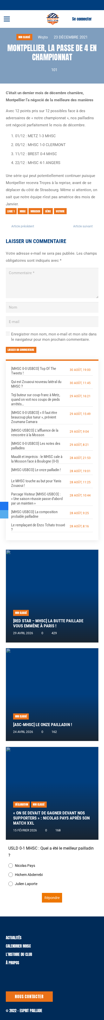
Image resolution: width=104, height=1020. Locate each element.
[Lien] (52, 19)
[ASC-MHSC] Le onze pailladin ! (42, 724)
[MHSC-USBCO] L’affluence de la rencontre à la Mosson (34, 432)
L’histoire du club (19, 954)
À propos (12, 963)
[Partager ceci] (4, 506)
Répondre (52, 898)
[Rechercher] (97, 19)
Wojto (43, 37)
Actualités (13, 938)
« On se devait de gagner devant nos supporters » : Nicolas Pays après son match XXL (51, 818)
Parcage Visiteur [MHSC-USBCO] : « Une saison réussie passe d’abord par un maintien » (37, 499)
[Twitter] (10, 5)
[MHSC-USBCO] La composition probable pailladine (34, 514)
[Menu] (7, 19)
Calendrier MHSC (18, 946)
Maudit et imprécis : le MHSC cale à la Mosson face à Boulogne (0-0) (36, 459)
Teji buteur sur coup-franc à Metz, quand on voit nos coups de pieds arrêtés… (35, 399)
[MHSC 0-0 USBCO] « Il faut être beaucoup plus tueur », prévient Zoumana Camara (34, 417)
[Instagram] (22, 5)
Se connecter (82, 19)
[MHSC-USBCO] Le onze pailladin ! (36, 470)
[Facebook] (16, 5)
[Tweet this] (4, 514)
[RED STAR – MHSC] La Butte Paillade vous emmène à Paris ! (48, 623)
